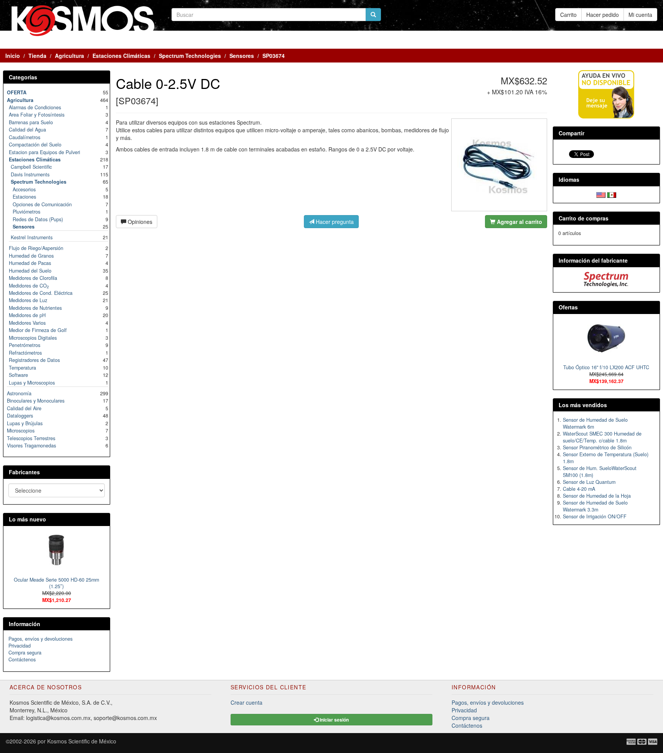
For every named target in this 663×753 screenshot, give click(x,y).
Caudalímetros (24, 137)
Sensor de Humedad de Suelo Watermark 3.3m (595, 506)
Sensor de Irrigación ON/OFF (595, 516)
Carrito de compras (584, 218)
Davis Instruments (30, 174)
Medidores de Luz (28, 300)
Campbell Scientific (31, 166)
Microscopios (21, 430)
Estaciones (24, 196)
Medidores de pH (27, 315)
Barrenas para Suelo (31, 122)
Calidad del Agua (27, 129)
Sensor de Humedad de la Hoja (597, 495)
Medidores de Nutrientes (35, 307)
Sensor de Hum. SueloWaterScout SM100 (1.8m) (600, 471)
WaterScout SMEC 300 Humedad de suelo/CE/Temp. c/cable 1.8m (602, 437)
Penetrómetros (24, 345)
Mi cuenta (640, 14)
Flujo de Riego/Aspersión (36, 248)
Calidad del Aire (24, 408)
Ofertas (568, 307)
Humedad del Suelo (30, 270)
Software (18, 375)
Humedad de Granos (31, 255)
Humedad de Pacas (30, 263)
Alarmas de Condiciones (35, 107)
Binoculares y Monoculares (35, 400)
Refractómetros (25, 352)
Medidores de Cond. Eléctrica (41, 292)
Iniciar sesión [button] (333, 719)
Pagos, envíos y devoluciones (40, 638)
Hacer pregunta (334, 221)
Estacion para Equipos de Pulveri (44, 152)
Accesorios (24, 189)
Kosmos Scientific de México (81, 741)
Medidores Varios (27, 322)
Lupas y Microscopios (32, 382)
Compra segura (24, 652)
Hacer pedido (602, 14)
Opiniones (139, 221)
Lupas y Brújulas (25, 423)
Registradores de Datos (34, 360)
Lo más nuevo (27, 519)
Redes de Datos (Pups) (38, 219)
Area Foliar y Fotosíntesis (36, 114)
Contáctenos (22, 659)
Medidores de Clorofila (33, 278)
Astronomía (19, 393)
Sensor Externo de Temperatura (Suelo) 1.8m (605, 458)
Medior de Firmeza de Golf (38, 330)
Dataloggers (20, 415)
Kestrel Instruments (32, 237)
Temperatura (22, 367)
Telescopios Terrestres (31, 438)
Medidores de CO (29, 285)
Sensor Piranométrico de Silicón (597, 447)
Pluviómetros (26, 211)
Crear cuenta (246, 702)
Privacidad (19, 645)
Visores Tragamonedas (31, 445)
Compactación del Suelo (35, 144)
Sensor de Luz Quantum (589, 481)
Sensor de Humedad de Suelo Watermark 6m (595, 423)
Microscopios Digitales (33, 337)
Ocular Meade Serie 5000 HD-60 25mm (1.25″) (56, 583)
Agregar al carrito (518, 221)
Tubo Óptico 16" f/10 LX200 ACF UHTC (606, 367)
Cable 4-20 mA (579, 488)
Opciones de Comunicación (42, 204)
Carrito (568, 14)
